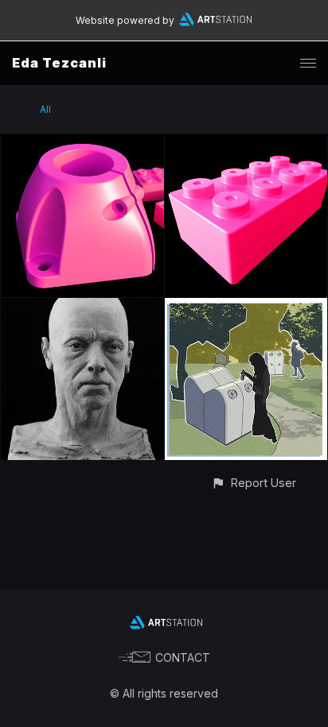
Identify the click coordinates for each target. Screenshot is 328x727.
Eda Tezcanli (59, 63)
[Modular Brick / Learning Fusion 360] (246, 143)
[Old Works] (82, 307)
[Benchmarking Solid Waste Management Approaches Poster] (246, 307)
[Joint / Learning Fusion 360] (82, 143)
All (45, 109)
